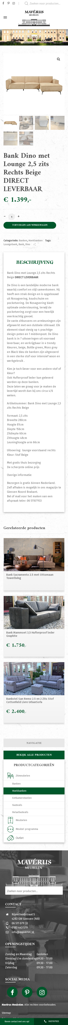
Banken (23, 240)
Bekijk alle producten (34, 755)
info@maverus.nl (23, 932)
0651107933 (53, 1021)
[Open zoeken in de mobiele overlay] (45, 3)
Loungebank (10, 244)
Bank (21, 244)
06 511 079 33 (20, 923)
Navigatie (34, 743)
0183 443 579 (20, 927)
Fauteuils (17, 805)
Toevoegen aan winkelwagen (29, 225)
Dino (27, 244)
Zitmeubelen (23, 775)
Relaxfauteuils (20, 812)
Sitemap (6, 1012)
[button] (58, 59)
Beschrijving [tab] (35, 262)
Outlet (20, 838)
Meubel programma (27, 829)
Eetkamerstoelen (22, 798)
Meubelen (21, 820)
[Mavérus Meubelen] (34, 17)
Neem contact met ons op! (17, 1021)
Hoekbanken (35, 240)
